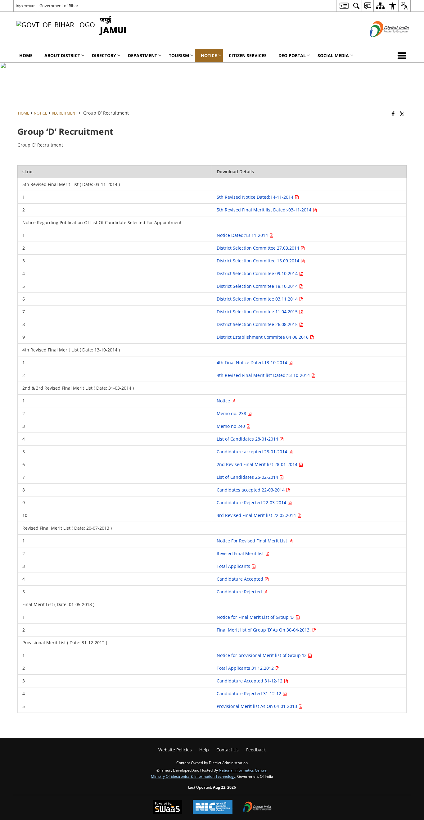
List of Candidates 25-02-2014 (248, 477)
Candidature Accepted (240, 579)
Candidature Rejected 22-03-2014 (252, 502)
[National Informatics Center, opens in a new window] (212, 807)
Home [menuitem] (26, 55)
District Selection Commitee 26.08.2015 (258, 324)
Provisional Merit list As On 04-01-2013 (257, 706)
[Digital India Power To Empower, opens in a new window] (257, 807)
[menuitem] (343, 5)
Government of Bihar (58, 5)
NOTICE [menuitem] (209, 55)
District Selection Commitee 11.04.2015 (258, 312)
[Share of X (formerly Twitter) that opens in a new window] (402, 113)
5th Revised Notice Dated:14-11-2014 (256, 197)
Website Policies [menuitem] (175, 750)
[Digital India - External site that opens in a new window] (382, 42)
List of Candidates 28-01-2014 (248, 439)
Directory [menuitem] (104, 55)
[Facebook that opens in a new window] (393, 113)
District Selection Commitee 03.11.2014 (258, 299)
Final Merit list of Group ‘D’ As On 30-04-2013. (264, 630)
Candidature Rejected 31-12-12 (249, 693)
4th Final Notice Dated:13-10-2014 (252, 362)
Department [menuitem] (142, 55)
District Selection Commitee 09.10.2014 (258, 273)
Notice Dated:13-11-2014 (243, 235)
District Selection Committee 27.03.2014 (258, 248)
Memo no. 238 (232, 413)
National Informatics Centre (243, 770)
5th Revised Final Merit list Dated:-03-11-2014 (265, 210)
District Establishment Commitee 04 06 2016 (263, 337)
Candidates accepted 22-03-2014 (251, 490)
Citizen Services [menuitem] (248, 55)
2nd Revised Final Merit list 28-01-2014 (258, 464)
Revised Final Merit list (241, 553)
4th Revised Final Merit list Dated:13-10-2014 (264, 375)
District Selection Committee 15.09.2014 (258, 261)
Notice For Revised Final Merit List (252, 541)
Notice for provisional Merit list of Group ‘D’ (262, 655)
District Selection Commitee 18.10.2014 (258, 286)
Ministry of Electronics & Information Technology (193, 776)
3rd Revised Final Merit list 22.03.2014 (257, 515)
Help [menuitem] (204, 750)
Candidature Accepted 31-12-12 (250, 681)
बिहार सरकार (25, 5)
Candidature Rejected (240, 592)
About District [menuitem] (62, 55)
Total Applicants (234, 566)
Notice (224, 401)
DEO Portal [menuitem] (292, 55)
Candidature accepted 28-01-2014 (252, 452)
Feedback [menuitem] (256, 750)
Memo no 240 (231, 426)
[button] (403, 55)
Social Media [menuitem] (333, 55)
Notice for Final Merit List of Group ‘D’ (256, 617)
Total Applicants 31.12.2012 (246, 668)
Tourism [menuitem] (179, 55)
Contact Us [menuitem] (227, 750)
